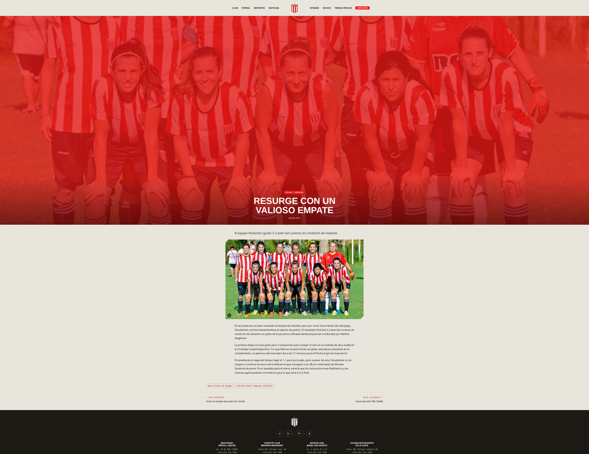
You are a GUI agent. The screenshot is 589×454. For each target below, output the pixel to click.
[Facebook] (280, 434)
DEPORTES (259, 8)
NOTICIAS (274, 8)
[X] (289, 434)
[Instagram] (300, 434)
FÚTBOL (246, 8)
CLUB (235, 8)
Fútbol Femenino (294, 192)
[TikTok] (309, 434)
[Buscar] (380, 8)
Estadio (314, 8)
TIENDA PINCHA (343, 8)
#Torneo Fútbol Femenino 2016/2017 (255, 386)
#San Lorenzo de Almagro (220, 386)
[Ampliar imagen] (294, 279)
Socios (327, 8)
